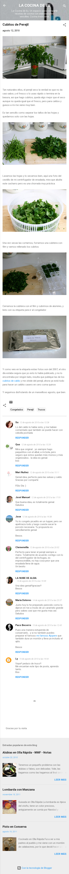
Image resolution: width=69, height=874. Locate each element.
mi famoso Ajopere (47, 635)
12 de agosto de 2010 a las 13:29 (36, 444)
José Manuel (22, 497)
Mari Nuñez (22, 472)
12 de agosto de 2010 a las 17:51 (46, 497)
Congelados (16, 409)
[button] (64, 25)
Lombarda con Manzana (19, 789)
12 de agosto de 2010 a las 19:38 (37, 516)
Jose (18, 516)
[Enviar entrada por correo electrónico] (11, 403)
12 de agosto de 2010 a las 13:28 (34, 422)
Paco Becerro (23, 625)
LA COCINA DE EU (34, 5)
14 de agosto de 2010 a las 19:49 (31, 581)
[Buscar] (64, 6)
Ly (16, 658)
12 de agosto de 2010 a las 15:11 (44, 472)
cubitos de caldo (12, 380)
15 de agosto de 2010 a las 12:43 (47, 625)
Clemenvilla (22, 547)
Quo (17, 444)
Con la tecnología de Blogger (36, 868)
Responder (22, 438)
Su (16, 422)
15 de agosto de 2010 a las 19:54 (34, 659)
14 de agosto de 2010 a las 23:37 (47, 600)
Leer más (60, 779)
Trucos (41, 409)
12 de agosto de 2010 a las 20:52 (44, 547)
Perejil (30, 409)
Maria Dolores (23, 600)
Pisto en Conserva (14, 826)
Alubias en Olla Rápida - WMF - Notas (27, 752)
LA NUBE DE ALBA (26, 578)
